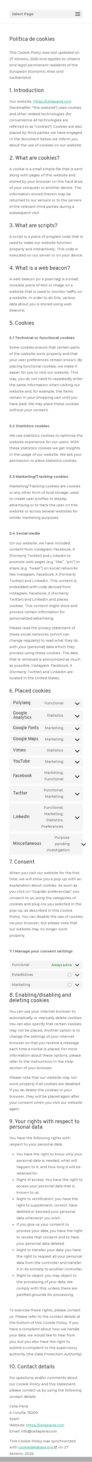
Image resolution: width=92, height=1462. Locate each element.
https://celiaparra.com (52, 101)
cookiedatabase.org (35, 1447)
